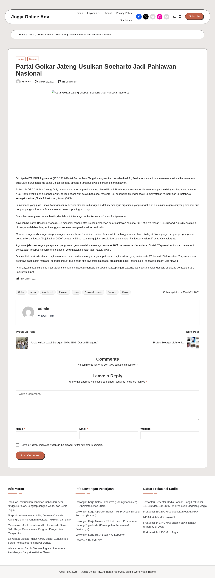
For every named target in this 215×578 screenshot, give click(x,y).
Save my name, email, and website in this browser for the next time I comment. (62, 445)
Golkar (21, 292)
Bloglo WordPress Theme (141, 571)
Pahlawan (63, 292)
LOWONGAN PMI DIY (89, 540)
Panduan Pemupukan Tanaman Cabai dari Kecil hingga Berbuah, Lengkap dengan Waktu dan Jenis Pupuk (37, 506)
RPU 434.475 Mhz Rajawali (159, 517)
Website (145, 428)
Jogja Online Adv (30, 16)
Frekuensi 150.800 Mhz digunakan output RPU (170, 511)
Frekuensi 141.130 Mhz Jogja (160, 532)
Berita (21, 59)
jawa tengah (47, 292)
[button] (194, 16)
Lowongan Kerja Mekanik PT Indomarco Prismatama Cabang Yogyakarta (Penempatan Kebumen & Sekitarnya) (106, 525)
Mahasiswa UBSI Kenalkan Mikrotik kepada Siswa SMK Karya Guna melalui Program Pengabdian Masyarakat (37, 529)
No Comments (69, 81)
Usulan (125, 292)
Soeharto (112, 292)
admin (43, 309)
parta (76, 292)
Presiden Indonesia (93, 292)
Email (83, 428)
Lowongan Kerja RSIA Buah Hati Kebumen (100, 534)
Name (20, 428)
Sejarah (33, 59)
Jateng (33, 292)
